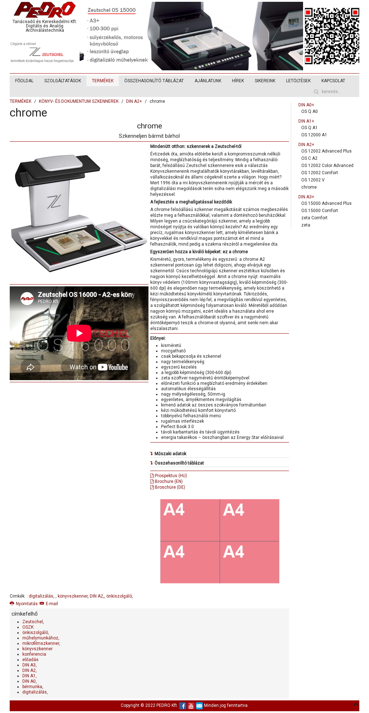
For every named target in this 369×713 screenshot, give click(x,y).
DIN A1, (29, 675)
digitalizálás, (42, 596)
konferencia (34, 654)
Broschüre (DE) (169, 487)
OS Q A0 (309, 111)
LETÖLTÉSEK (298, 80)
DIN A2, (97, 596)
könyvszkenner (73, 596)
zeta (305, 225)
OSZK (28, 627)
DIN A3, (29, 665)
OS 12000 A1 (314, 134)
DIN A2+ (134, 101)
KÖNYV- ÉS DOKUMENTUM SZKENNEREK (79, 101)
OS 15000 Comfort (319, 210)
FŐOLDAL (24, 80)
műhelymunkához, (40, 638)
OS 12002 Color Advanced (327, 165)
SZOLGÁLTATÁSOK (62, 80)
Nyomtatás (27, 603)
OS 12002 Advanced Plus (326, 151)
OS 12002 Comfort (319, 172)
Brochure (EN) (168, 481)
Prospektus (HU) (170, 475)
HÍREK (238, 80)
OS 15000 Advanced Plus (326, 203)
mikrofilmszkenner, (41, 643)
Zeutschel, (33, 621)
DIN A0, (29, 681)
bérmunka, (32, 686)
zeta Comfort (314, 217)
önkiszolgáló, (119, 596)
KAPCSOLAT (333, 80)
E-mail (52, 603)
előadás (30, 659)
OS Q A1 (309, 127)
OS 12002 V (313, 179)
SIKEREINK (265, 80)
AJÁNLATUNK (208, 80)
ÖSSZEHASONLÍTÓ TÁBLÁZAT (154, 80)
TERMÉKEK (103, 80)
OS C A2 (309, 158)
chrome (309, 187)
